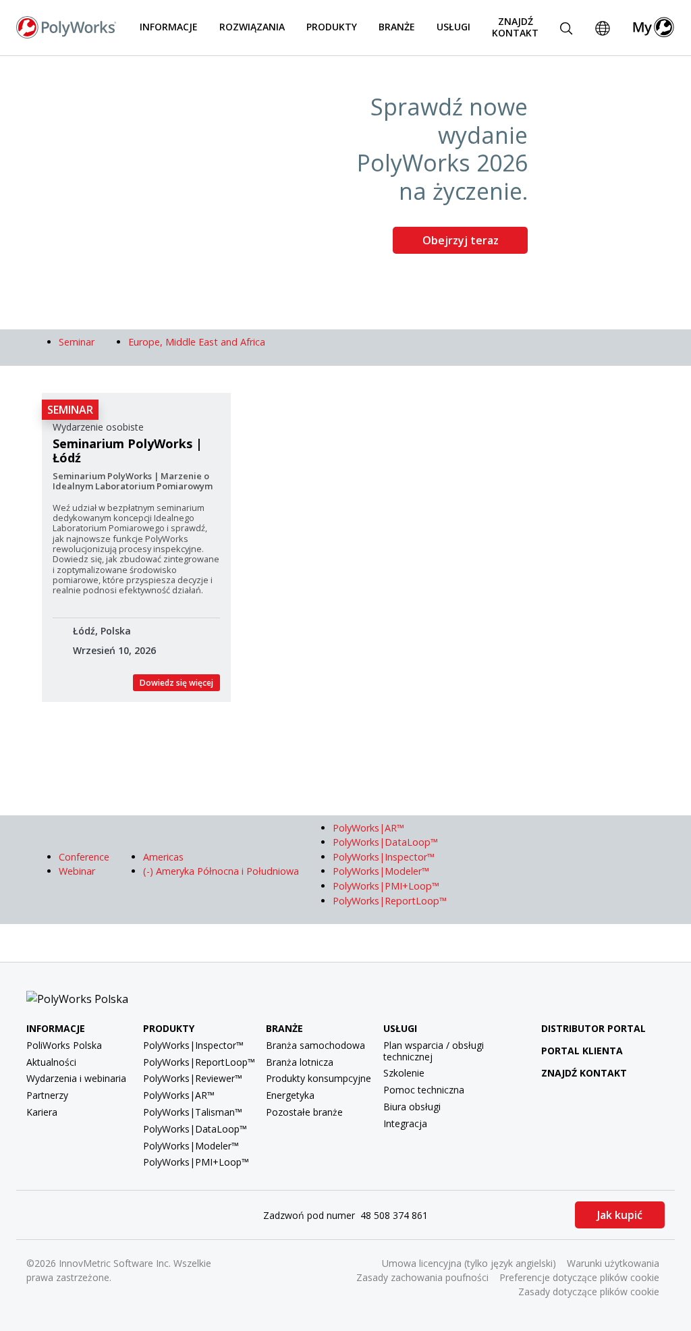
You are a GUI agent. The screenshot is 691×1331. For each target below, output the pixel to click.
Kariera (41, 1112)
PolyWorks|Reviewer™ (192, 1078)
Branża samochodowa (315, 1045)
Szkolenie (403, 1072)
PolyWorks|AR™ (179, 1095)
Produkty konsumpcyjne (318, 1078)
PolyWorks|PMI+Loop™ (196, 1162)
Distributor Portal (593, 1028)
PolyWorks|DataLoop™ (195, 1128)
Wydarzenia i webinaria (76, 1078)
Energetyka (290, 1095)
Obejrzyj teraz (460, 240)
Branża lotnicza (299, 1062)
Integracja (405, 1123)
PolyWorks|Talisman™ (192, 1112)
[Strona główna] (66, 26)
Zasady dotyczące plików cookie (588, 1291)
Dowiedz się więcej (176, 682)
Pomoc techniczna (423, 1089)
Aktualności (51, 1062)
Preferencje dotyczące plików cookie (579, 1277)
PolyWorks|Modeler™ (191, 1145)
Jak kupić (619, 1214)
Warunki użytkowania (613, 1263)
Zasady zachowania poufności (422, 1277)
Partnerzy (47, 1095)
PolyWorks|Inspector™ (193, 1045)
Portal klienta (582, 1050)
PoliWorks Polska (64, 1045)
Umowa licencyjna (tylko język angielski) (469, 1263)
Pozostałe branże (304, 1112)
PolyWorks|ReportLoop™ (199, 1062)
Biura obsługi (412, 1106)
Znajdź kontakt (515, 27)
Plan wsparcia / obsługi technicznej (433, 1051)
